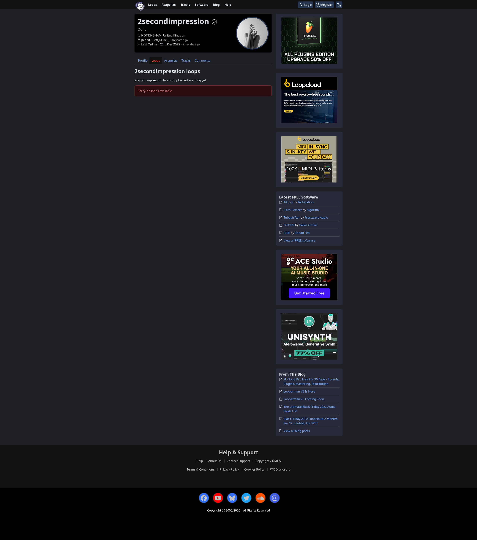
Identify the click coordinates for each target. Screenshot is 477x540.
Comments (202, 60)
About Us (214, 461)
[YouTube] (218, 498)
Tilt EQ (288, 202)
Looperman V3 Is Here (299, 391)
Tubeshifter (292, 217)
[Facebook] (204, 498)
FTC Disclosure (280, 469)
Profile (142, 60)
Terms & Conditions (200, 469)
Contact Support (238, 461)
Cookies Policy (254, 469)
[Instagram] (274, 498)
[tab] (142, 60)
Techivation (306, 202)
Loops (152, 5)
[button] (339, 4)
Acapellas (169, 5)
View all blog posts (297, 431)
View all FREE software (299, 240)
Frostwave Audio (316, 217)
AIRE (287, 233)
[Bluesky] (232, 498)
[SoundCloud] (260, 498)
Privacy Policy (229, 469)
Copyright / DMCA (268, 461)
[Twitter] (246, 498)
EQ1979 (289, 225)
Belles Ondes (308, 225)
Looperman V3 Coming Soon (304, 399)
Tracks (185, 5)
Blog (216, 5)
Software (201, 5)
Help (228, 5)
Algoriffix (313, 210)
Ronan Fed (302, 233)
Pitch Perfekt (293, 210)
